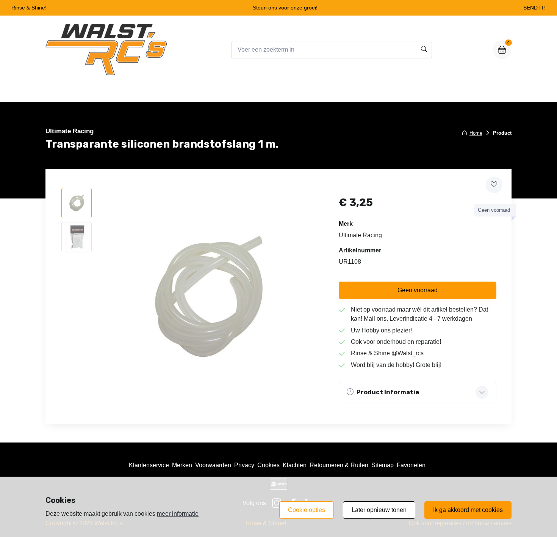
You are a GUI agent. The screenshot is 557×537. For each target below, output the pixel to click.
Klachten (295, 465)
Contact (338, 91)
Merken (182, 465)
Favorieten (411, 465)
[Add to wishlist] (494, 184)
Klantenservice (149, 465)
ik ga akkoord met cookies (468, 510)
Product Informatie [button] (388, 392)
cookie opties (306, 510)
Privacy (244, 465)
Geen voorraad (417, 290)
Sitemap (382, 465)
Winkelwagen (296, 91)
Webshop (251, 91)
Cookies (268, 465)
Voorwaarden (213, 465)
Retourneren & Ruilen (339, 465)
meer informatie (178, 513)
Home (216, 91)
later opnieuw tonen (379, 510)
